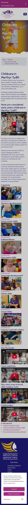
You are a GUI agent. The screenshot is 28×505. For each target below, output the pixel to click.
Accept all (14, 489)
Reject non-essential (14, 494)
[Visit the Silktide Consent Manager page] (22, 499)
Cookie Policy (11, 483)
